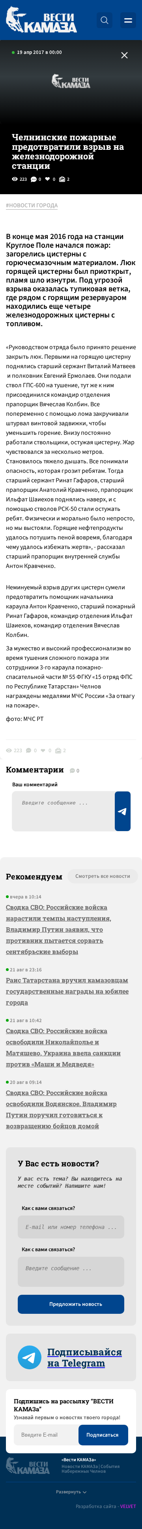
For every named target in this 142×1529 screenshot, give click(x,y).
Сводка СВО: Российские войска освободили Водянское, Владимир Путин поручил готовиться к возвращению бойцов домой (61, 1109)
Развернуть (68, 1492)
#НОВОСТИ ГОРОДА (32, 206)
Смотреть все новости (102, 876)
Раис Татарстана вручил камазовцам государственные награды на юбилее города (67, 991)
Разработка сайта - (106, 1506)
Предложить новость (75, 1304)
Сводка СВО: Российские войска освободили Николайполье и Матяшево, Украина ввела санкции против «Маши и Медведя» (63, 1047)
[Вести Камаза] (41, 20)
